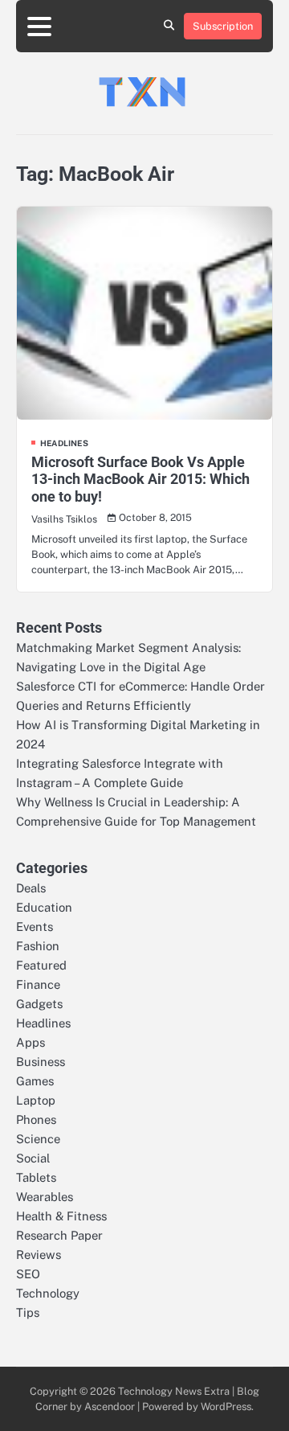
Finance (38, 984)
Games (35, 1081)
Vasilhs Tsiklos (64, 519)
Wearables (44, 1196)
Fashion (37, 946)
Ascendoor (109, 1406)
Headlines (64, 443)
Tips (27, 1312)
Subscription (223, 26)
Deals (31, 888)
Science (38, 1139)
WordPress (226, 1406)
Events (34, 926)
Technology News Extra (174, 1391)
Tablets (36, 1177)
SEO (28, 1274)
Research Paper (59, 1235)
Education (44, 907)
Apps (30, 1042)
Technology (47, 1293)
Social (33, 1158)
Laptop (35, 1100)
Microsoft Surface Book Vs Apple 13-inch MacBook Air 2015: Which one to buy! (140, 479)
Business (40, 1061)
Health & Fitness (61, 1216)
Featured (41, 965)
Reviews (38, 1254)
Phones (36, 1119)
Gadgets (39, 1004)
